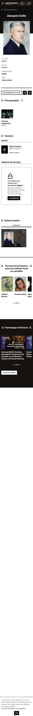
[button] (24, 232)
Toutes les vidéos (9, 372)
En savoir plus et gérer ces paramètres (13, 708)
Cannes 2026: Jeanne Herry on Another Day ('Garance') (11, 354)
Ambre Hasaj (20, 294)
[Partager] (25, 93)
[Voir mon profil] (28, 4)
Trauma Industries (6, 122)
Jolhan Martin (4, 295)
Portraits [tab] (16, 225)
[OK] (16, 713)
